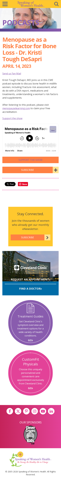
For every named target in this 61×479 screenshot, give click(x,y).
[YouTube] (43, 411)
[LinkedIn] (51, 411)
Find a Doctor (30, 288)
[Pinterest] (26, 411)
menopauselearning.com (16, 108)
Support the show (12, 118)
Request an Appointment (30, 279)
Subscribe (27, 170)
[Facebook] (10, 411)
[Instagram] (34, 411)
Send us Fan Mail (11, 73)
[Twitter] (18, 411)
